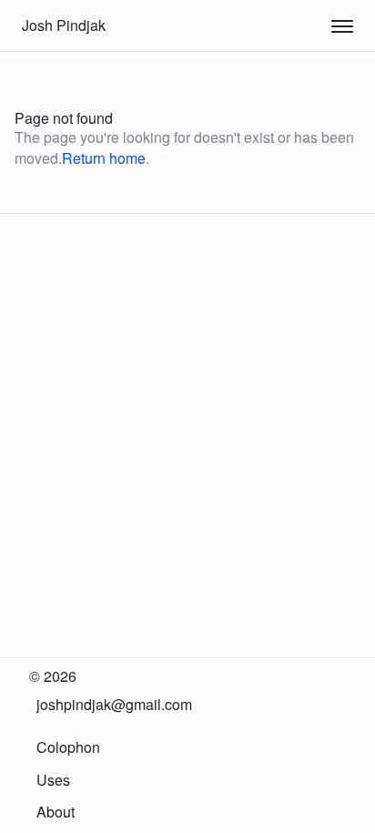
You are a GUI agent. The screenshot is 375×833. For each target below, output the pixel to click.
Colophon (68, 746)
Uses (53, 779)
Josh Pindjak (64, 25)
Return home (104, 157)
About (55, 811)
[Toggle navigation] (342, 25)
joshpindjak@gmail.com (114, 704)
